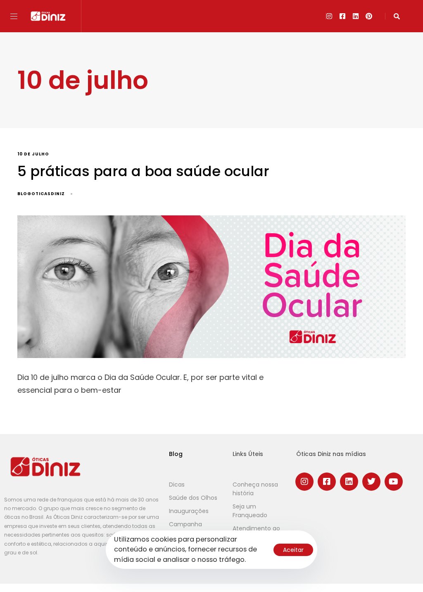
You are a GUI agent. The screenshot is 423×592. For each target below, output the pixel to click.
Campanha (185, 524)
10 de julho (33, 154)
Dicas (177, 484)
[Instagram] (329, 16)
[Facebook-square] (342, 16)
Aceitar (293, 550)
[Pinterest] (369, 16)
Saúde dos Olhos (193, 498)
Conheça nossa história (255, 488)
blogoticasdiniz (41, 194)
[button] (17, 16)
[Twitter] (371, 482)
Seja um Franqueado (250, 510)
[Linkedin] (355, 16)
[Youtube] (394, 482)
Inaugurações (189, 511)
